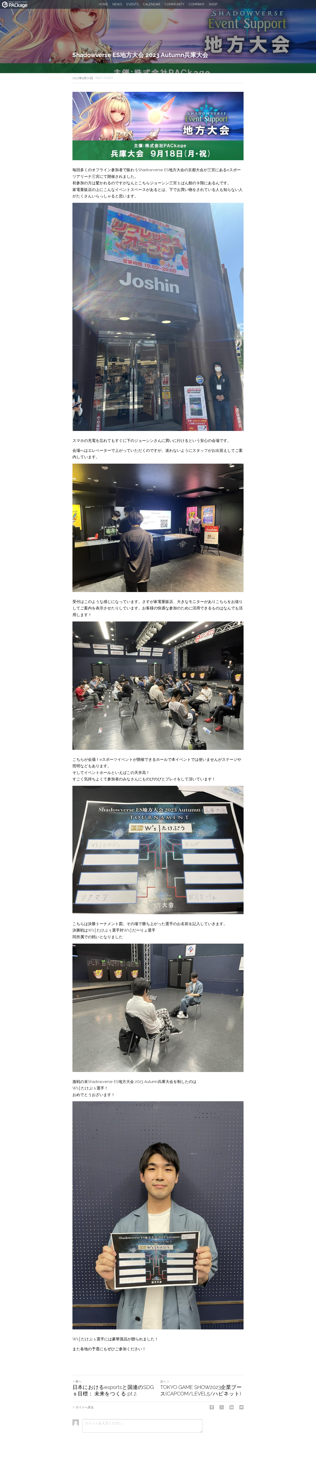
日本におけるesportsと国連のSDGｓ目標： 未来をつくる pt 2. (113, 1390)
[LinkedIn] (231, 1407)
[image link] (14, 4)
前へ (78, 1381)
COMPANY (196, 4)
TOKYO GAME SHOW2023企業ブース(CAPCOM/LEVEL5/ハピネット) (201, 1390)
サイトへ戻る (85, 1407)
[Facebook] (212, 1407)
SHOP (213, 4)
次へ (163, 1381)
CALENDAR (151, 4)
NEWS (117, 4)
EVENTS (132, 4)
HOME (103, 4)
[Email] (241, 1407)
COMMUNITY (174, 4)
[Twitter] (221, 1407)
